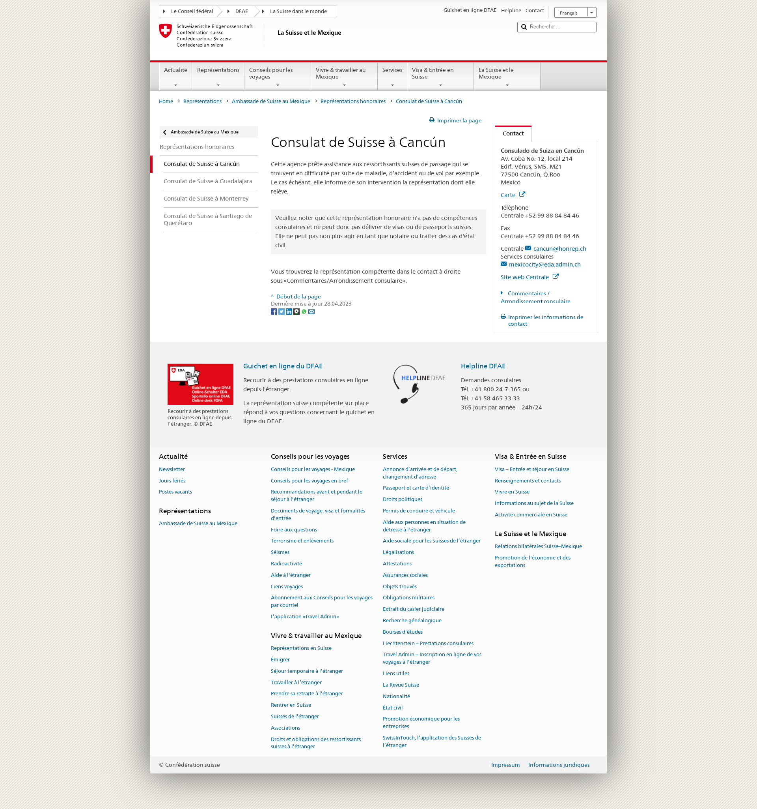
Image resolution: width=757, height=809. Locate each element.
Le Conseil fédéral (192, 11)
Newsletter (172, 469)
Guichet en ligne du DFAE (283, 366)
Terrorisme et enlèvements (302, 541)
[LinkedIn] (289, 311)
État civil (393, 708)
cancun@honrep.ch (559, 248)
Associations (285, 728)
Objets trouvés (400, 586)
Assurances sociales (405, 575)
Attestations (397, 564)
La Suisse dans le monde (298, 11)
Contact (509, 133)
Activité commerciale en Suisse (531, 515)
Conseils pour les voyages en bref (309, 481)
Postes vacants (175, 492)
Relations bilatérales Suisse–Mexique (538, 546)
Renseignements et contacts (528, 481)
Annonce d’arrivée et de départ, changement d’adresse (420, 473)
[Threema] (297, 311)
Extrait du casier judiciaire (413, 609)
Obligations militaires (408, 598)
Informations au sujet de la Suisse (534, 503)
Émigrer (280, 660)
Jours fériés (172, 481)
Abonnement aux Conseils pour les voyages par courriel (322, 601)
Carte (509, 195)
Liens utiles (396, 673)
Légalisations (398, 552)
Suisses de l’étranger (295, 716)
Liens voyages (287, 586)
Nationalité (396, 696)
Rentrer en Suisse (291, 705)
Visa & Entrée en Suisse (433, 73)
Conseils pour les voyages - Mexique (313, 469)
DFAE (241, 11)
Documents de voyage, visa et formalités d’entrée (318, 514)
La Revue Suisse (401, 685)
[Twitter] (282, 311)
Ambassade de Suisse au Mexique (271, 101)
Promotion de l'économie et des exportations (533, 561)
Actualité (175, 70)
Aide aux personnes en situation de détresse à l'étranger (424, 526)
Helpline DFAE (483, 366)
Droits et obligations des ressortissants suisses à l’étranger (316, 743)
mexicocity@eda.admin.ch (545, 264)
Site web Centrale (525, 277)
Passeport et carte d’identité (416, 488)
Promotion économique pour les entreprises (421, 723)
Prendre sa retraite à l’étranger (307, 694)
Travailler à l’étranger (296, 682)
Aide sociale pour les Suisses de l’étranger (432, 541)
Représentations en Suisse (301, 648)
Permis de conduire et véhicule (419, 511)
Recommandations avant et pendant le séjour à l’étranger (316, 496)
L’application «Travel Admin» (305, 616)
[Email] (311, 311)
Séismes (280, 552)
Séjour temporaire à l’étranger (307, 671)
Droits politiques (402, 499)
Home (166, 101)
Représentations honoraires (353, 101)
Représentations (218, 70)
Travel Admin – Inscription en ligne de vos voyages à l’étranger (432, 658)
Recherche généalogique (412, 620)
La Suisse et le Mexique (496, 73)
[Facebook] (274, 311)
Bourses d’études (403, 632)
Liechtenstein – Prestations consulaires (428, 643)
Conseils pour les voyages (271, 73)
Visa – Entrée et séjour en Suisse (532, 469)
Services (392, 70)
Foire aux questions (294, 530)
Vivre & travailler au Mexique (341, 73)
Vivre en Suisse (512, 492)
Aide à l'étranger (291, 575)
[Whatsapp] (304, 311)
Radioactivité (286, 564)
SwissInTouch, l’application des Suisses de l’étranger (432, 741)
